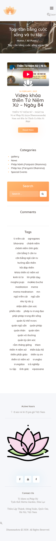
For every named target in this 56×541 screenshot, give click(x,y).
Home (20, 40)
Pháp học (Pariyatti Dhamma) (28, 168)
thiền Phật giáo (19, 354)
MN (38, 292)
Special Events (19, 172)
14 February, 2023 (28, 91)
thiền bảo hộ (37, 350)
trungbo (37, 359)
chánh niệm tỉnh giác (26, 248)
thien (37, 345)
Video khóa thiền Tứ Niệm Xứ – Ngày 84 (28, 100)
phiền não (14, 311)
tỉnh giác (24, 369)
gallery (15, 156)
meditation (21, 287)
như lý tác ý (26, 301)
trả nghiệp (33, 364)
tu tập (13, 369)
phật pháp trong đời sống (26, 316)
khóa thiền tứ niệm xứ (26, 272)
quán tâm (34, 330)
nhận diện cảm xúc (26, 306)
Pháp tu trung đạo (34, 311)
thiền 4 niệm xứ (18, 350)
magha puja (17, 282)
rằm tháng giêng (22, 345)
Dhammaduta (13, 530)
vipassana (38, 369)
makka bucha (35, 282)
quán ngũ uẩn (19, 325)
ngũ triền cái (21, 296)
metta (34, 287)
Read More (28, 130)
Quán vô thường (27, 335)
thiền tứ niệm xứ (20, 359)
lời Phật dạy (33, 277)
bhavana (19, 243)
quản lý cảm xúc (27, 340)
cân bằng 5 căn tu (26, 253)
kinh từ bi (18, 277)
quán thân (19, 330)
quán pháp (36, 325)
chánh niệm (33, 243)
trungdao (19, 364)
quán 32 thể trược (27, 321)
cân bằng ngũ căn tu (27, 258)
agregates (34, 239)
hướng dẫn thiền (26, 263)
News (14, 160)
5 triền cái (19, 239)
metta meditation (23, 292)
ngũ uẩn (35, 296)
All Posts (32, 40)
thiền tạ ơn (37, 354)
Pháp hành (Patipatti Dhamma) (28, 164)
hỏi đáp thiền (27, 268)
